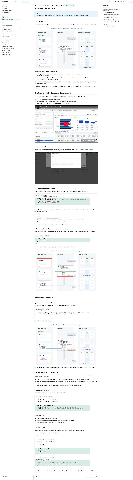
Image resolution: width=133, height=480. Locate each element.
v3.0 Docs (106, 1)
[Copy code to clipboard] (96, 195)
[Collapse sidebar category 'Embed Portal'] (19, 14)
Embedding (25, 1)
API (20, 1)
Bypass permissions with (111, 21)
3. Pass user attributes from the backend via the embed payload (111, 17)
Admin (15, 1)
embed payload (68, 229)
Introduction (105, 7)
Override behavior (109, 27)
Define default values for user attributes (110, 23)
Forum (113, 1)
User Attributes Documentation (86, 149)
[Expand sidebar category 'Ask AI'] (19, 27)
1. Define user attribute (109, 12)
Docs (11, 1)
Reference (32, 1)
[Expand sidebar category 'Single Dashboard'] (19, 12)
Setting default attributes (110, 26)
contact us (85, 15)
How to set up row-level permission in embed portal (111, 10)
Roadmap (57, 1)
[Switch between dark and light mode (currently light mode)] (118, 2)
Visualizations (40, 1)
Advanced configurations (108, 19)
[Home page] (36, 5)
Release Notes (49, 1)
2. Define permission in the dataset (111, 14)
